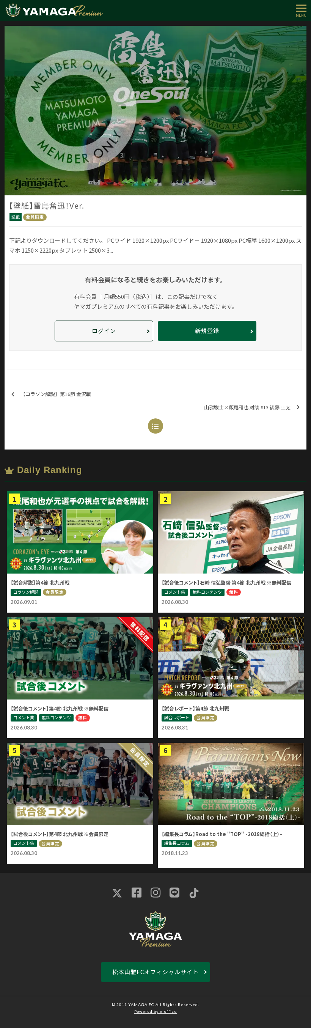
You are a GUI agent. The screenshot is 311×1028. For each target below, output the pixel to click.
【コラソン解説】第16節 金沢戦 (55, 394)
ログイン (104, 331)
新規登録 (207, 331)
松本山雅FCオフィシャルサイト (155, 972)
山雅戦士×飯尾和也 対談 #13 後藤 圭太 (247, 407)
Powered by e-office (155, 1011)
